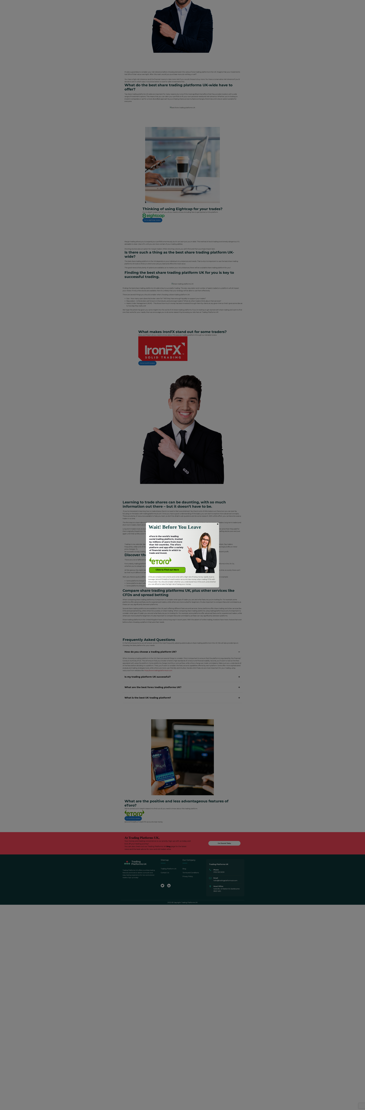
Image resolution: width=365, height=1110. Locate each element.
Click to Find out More (167, 570)
